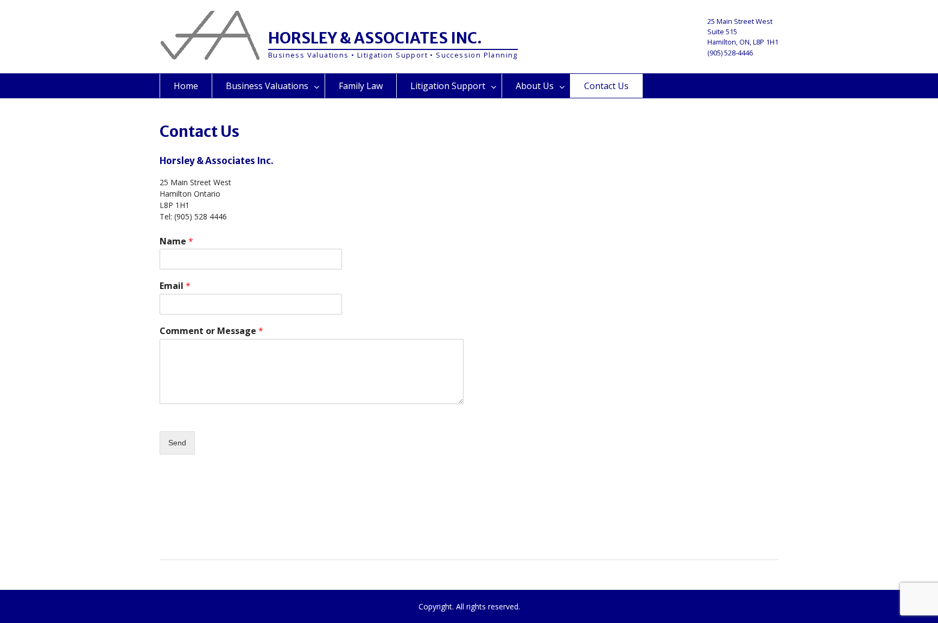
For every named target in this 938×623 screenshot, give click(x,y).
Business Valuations (267, 86)
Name (176, 241)
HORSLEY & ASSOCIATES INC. (375, 38)
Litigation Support (447, 86)
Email (175, 286)
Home (186, 86)
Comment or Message (211, 331)
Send (177, 442)
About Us (535, 86)
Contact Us (606, 86)
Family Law (361, 86)
